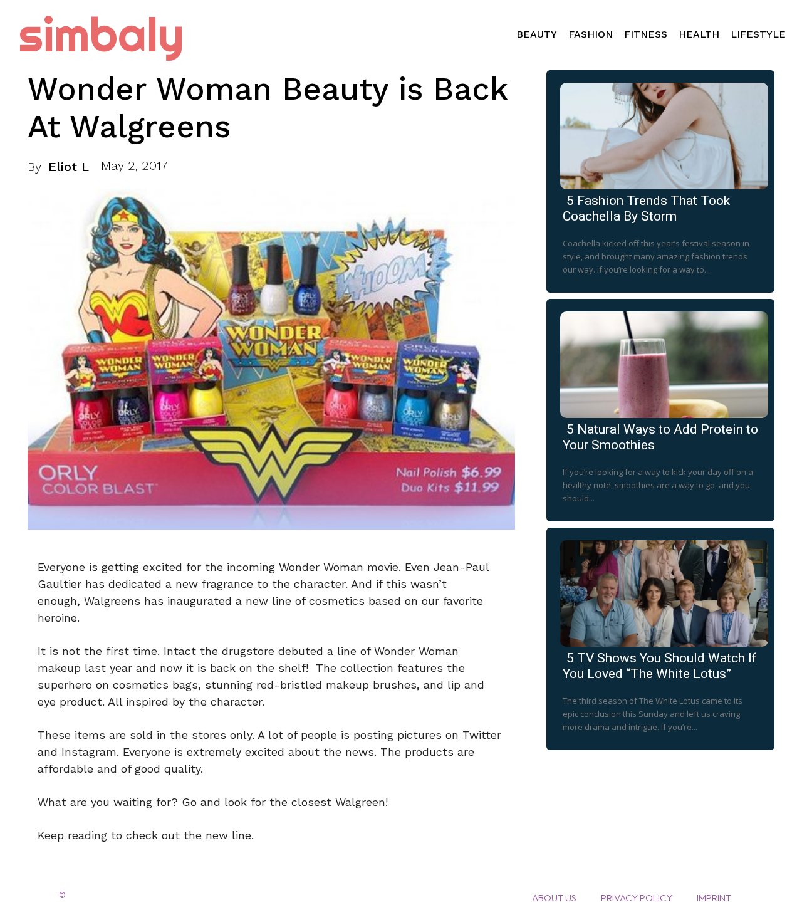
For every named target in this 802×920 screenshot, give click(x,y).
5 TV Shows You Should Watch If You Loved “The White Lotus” (660, 666)
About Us (554, 898)
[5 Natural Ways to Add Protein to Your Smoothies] (660, 362)
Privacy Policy (636, 898)
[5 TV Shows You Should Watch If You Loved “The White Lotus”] (660, 591)
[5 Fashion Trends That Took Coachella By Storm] (660, 133)
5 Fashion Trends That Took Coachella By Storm (646, 208)
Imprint (714, 898)
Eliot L (68, 166)
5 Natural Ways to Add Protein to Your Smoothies (660, 437)
